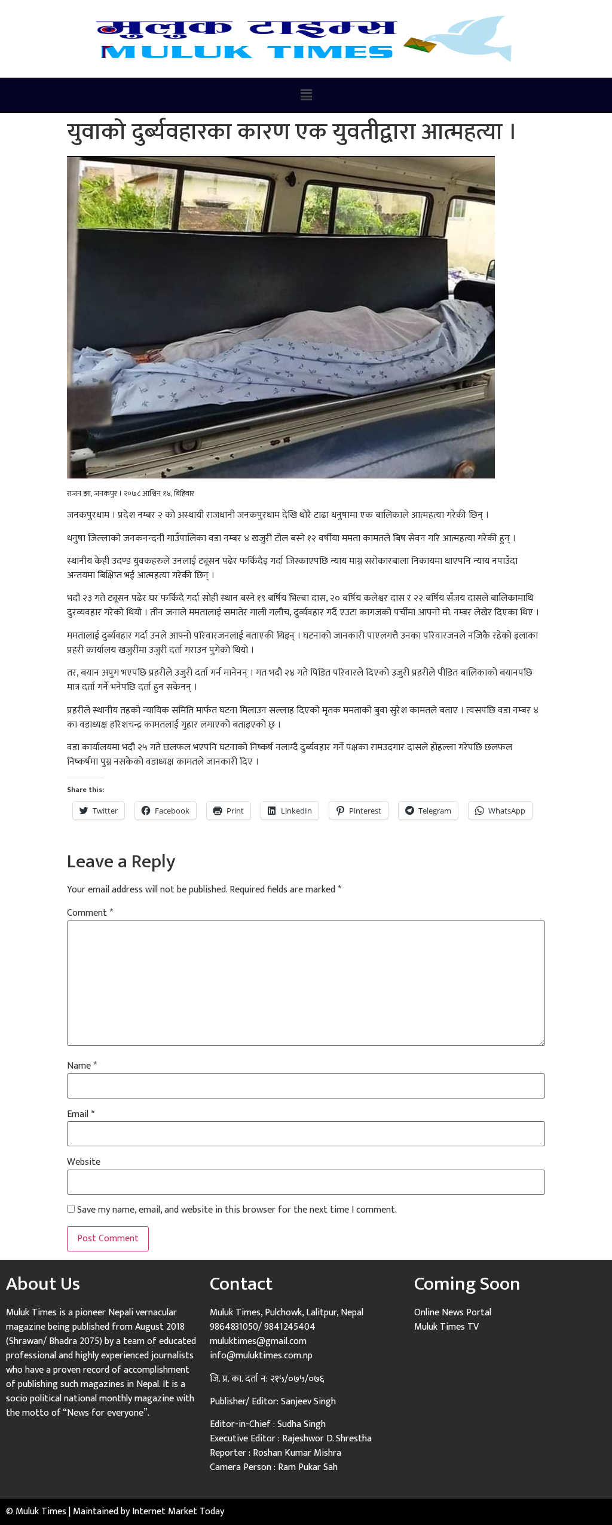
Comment (90, 913)
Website (83, 1162)
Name (82, 1066)
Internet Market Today (178, 1511)
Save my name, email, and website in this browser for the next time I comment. (237, 1210)
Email (80, 1114)
